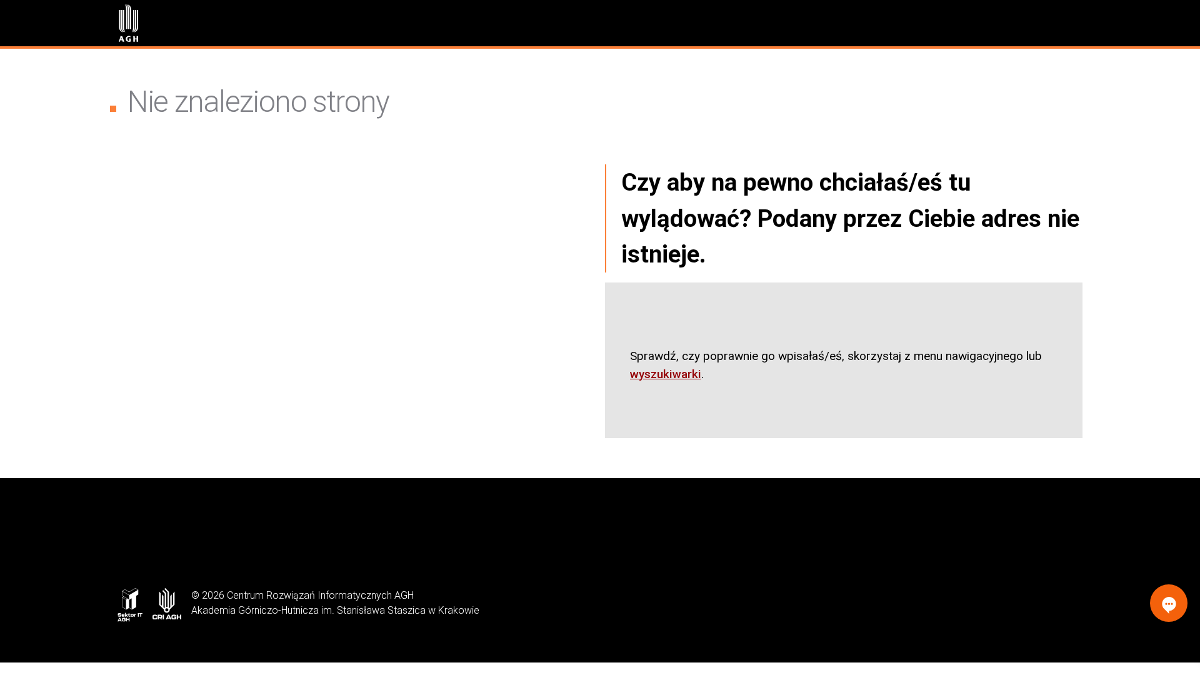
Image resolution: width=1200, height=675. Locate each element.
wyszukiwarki (665, 374)
